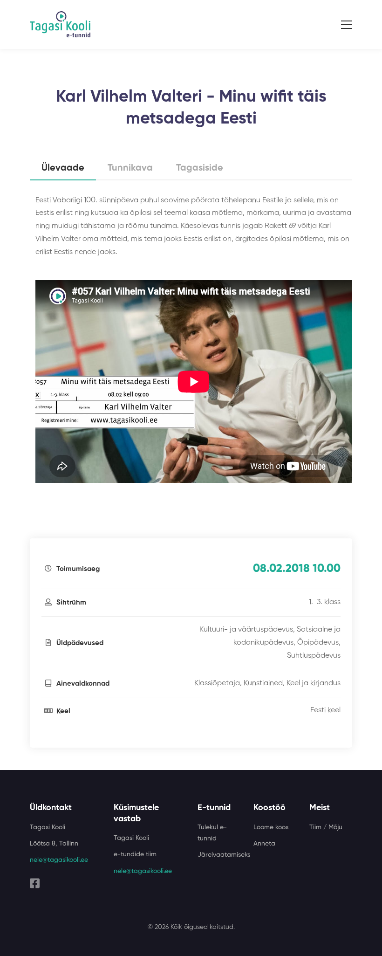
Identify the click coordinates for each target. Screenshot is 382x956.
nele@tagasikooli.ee (59, 860)
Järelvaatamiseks (224, 855)
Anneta (264, 843)
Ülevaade (62, 168)
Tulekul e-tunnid (212, 833)
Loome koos (270, 827)
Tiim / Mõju (325, 827)
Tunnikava (130, 168)
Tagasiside (199, 168)
